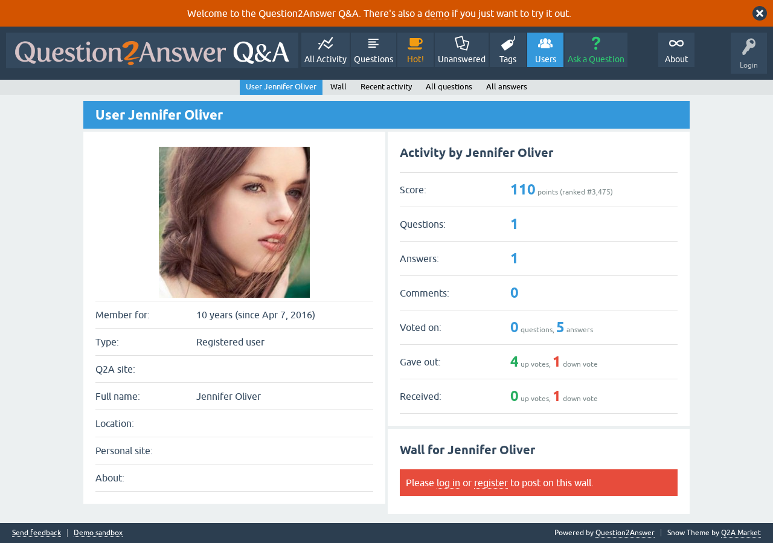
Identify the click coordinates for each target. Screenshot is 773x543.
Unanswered (462, 59)
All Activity (325, 59)
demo (437, 13)
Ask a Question (596, 59)
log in (448, 482)
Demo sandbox (98, 533)
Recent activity (386, 86)
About (676, 59)
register (491, 482)
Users (545, 59)
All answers (506, 86)
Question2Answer (625, 533)
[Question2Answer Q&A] (152, 50)
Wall (338, 86)
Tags (507, 59)
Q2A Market (741, 533)
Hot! (415, 59)
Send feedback (36, 533)
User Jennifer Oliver (281, 86)
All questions (449, 86)
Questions (373, 59)
